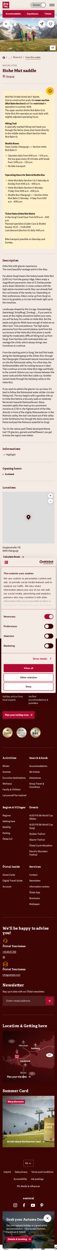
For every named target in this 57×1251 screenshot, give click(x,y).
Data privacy (21, 1172)
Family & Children (12, 789)
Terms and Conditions (42, 1172)
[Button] (49, 1001)
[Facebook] (24, 1205)
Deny (28, 686)
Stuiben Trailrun (37, 834)
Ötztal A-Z (17, 57)
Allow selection (28, 677)
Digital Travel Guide (12, 880)
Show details (40, 658)
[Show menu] (52, 5)
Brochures (34, 898)
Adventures (35, 778)
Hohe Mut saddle (33, 57)
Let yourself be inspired (14, 795)
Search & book (38, 758)
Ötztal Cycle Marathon (40, 845)
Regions (7, 815)
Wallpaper (34, 904)
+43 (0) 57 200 (9, 951)
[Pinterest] (42, 1205)
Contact (33, 874)
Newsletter (35, 880)
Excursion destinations (14, 778)
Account (7, 886)
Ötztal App (34, 892)
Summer (7, 772)
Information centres (39, 886)
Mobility (7, 827)
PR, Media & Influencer (28, 1186)
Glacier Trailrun (37, 839)
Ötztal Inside (11, 866)
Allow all (28, 668)
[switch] (48, 626)
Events (33, 807)
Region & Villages (14, 807)
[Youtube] (33, 1205)
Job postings (37, 1179)
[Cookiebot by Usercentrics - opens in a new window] (40, 562)
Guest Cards (9, 874)
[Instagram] (15, 1205)
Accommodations (38, 766)
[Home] (4, 57)
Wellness (7, 783)
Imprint (7, 1172)
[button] (28, 517)
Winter (6, 766)
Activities (9, 758)
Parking (6, 833)
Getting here (9, 821)
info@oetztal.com (11, 975)
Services (35, 866)
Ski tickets (34, 772)
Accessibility (20, 1179)
